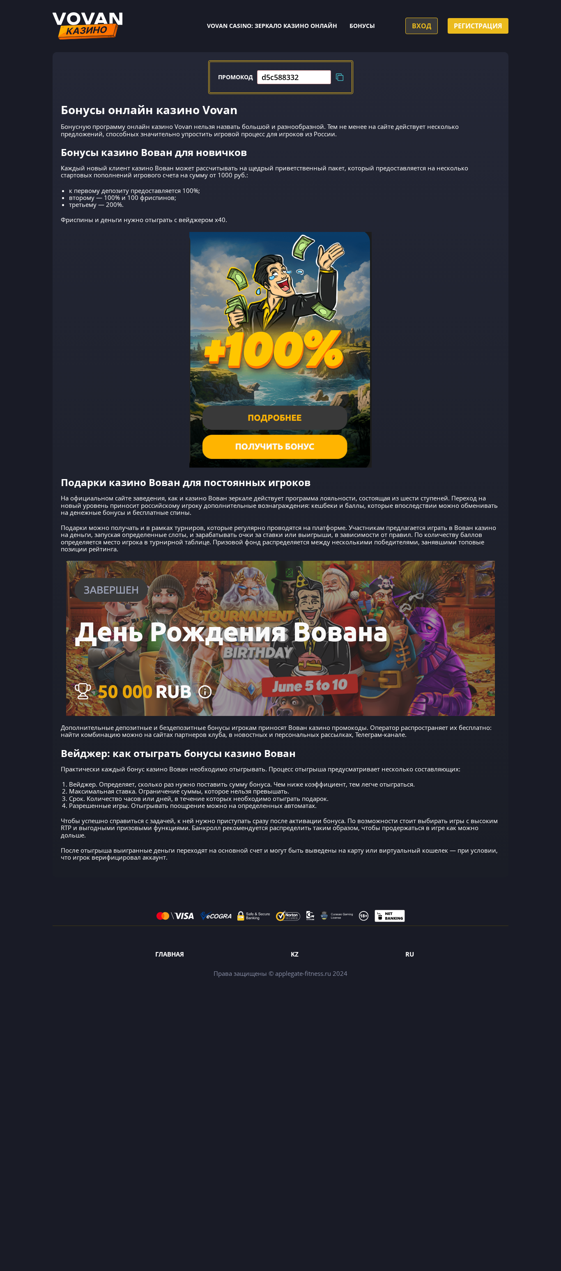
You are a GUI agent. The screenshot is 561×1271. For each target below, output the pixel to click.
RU (409, 954)
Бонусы (362, 26)
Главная (169, 954)
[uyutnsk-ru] (87, 26)
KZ (295, 954)
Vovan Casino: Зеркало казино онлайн (272, 26)
